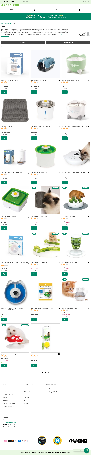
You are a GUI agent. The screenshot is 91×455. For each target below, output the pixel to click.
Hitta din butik (86, 1)
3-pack (6, 83)
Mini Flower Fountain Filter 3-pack (42, 308)
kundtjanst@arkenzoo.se (9, 422)
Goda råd (4, 397)
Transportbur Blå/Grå (38, 80)
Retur (25, 400)
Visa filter (23, 42)
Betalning (26, 394)
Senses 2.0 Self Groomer (39, 216)
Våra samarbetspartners (8, 406)
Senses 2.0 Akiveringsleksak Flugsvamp (13, 354)
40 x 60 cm (3, 130)
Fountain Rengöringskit (39, 354)
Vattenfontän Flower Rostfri (40, 126)
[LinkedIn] (85, 440)
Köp (4, 92)
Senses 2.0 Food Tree (69, 262)
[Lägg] (28, 80)
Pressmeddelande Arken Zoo (9, 409)
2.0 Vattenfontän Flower (39, 172)
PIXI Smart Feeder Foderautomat (11, 172)
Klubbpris (35, 222)
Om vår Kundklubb (51, 389)
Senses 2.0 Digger (68, 216)
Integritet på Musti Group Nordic (10, 394)
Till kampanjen (61, 18)
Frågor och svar (28, 392)
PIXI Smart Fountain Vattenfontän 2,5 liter (75, 126)
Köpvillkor (26, 403)
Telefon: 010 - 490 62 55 (9, 424)
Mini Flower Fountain (8, 216)
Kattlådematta (6, 126)
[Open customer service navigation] (87, 451)
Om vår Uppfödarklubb (52, 392)
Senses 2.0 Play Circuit (39, 262)
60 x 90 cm (9, 130)
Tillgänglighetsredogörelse (9, 403)
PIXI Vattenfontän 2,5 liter (70, 80)
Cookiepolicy (5, 400)
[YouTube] (80, 440)
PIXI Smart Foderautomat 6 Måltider (73, 172)
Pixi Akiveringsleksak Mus (70, 308)
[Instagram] (75, 440)
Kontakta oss (27, 389)
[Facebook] (71, 440)
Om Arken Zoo (6, 389)
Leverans (26, 397)
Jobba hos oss (5, 392)
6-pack (2, 83)
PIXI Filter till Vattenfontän (10, 80)
